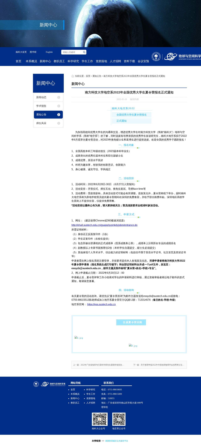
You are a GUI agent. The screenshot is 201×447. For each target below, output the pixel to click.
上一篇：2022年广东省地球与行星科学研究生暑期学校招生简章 (99, 365)
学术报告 (41, 106)
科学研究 (73, 61)
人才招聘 (115, 61)
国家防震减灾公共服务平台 (116, 441)
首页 (18, 61)
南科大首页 (21, 52)
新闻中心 (45, 61)
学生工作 (87, 61)
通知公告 (41, 114)
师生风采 (41, 123)
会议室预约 (143, 66)
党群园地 (101, 61)
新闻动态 (41, 97)
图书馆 (33, 52)
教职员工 (59, 61)
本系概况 (31, 61)
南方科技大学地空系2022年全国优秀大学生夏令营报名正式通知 (134, 76)
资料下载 (129, 61)
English (49, 52)
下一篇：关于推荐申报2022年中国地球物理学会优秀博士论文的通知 (159, 365)
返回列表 (134, 99)
